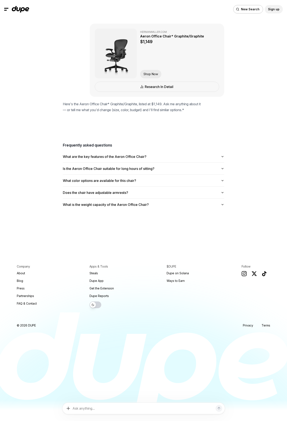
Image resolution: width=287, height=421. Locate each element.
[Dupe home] (20, 9)
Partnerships (25, 296)
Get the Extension (102, 288)
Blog (20, 280)
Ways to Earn (176, 280)
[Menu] (6, 9)
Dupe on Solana (178, 273)
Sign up (273, 9)
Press (21, 288)
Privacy (248, 325)
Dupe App (97, 280)
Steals (94, 273)
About (21, 273)
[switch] (95, 304)
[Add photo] (68, 408)
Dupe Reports (99, 296)
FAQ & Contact (27, 303)
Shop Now (151, 74)
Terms (266, 325)
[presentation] (143, 210)
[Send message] (219, 408)
